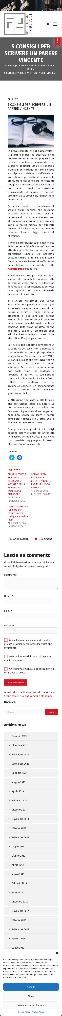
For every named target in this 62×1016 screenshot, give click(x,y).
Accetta (31, 987)
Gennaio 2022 (19, 772)
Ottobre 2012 (19, 920)
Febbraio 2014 (19, 800)
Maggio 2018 (18, 782)
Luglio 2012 (18, 947)
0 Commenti (45, 538)
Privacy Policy (38, 1012)
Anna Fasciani (21, 538)
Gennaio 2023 (19, 736)
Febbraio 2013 (19, 883)
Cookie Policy (24, 1012)
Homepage (11, 65)
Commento (11, 574)
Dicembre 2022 (20, 745)
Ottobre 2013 (19, 828)
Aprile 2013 (18, 864)
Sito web (9, 625)
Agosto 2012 (18, 938)
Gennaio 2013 (19, 892)
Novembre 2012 (20, 910)
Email (8, 610)
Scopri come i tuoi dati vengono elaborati (27, 696)
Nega (31, 996)
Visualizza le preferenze (31, 1005)
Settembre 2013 (20, 837)
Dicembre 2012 (20, 901)
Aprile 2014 (18, 791)
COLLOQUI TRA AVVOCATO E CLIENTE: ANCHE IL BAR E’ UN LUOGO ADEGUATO (41, 481)
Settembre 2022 (20, 763)
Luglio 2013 (18, 846)
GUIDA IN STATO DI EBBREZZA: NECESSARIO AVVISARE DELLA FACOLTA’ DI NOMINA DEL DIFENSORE (17, 484)
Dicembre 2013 (20, 809)
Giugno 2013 (18, 855)
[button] (57, 953)
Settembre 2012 (20, 929)
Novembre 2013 (20, 818)
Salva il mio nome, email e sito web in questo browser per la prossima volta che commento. (28, 644)
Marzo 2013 (18, 874)
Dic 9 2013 (13, 99)
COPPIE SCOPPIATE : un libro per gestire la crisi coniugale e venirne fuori (18, 513)
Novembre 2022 (20, 754)
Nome (8, 596)
